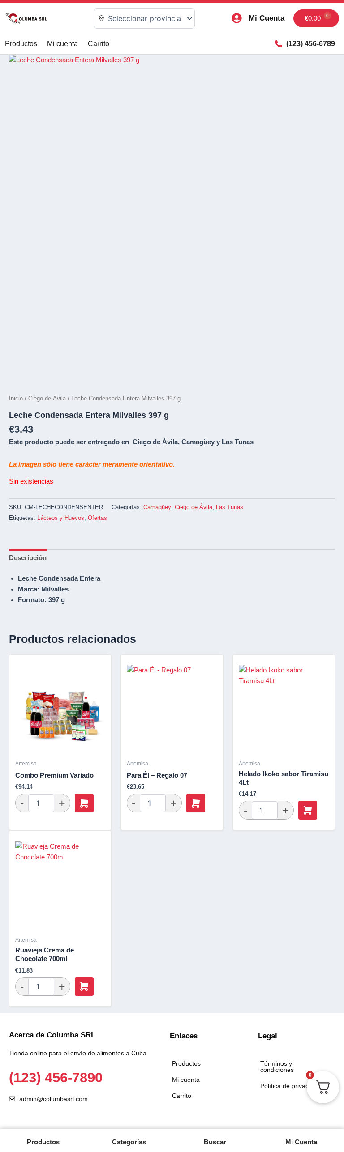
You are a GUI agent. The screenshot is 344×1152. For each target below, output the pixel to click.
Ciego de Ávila (47, 398)
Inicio (16, 398)
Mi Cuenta (266, 18)
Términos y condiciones (277, 1066)
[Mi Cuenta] (237, 18)
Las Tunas (229, 507)
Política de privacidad (290, 1085)
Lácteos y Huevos (60, 517)
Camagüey (157, 507)
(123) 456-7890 (56, 1077)
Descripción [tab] (28, 557)
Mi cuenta (62, 43)
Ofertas (97, 517)
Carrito (98, 43)
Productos (21, 43)
